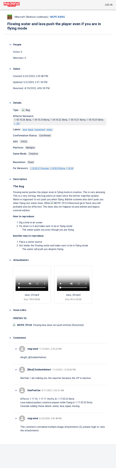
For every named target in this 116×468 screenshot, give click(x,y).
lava (25, 129)
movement (39, 129)
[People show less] (10, 45)
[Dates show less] (10, 69)
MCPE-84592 (57, 16)
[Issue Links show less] (10, 310)
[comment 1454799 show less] (16, 349)
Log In (108, 4)
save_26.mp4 (73, 294)
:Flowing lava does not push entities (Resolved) (50, 325)
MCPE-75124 (61, 203)
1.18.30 (69, 168)
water (49, 129)
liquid (30, 129)
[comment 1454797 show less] (16, 390)
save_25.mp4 (32, 294)
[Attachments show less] (10, 260)
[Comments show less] (10, 338)
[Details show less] (10, 103)
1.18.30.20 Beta (57, 168)
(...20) (17, 123)
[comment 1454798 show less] (16, 370)
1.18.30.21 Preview (39, 168)
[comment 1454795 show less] (16, 418)
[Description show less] (10, 179)
